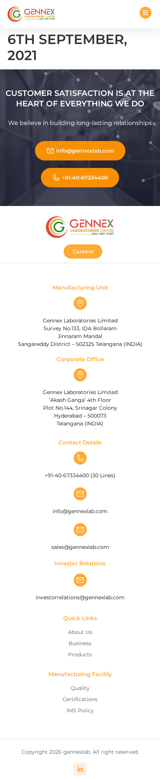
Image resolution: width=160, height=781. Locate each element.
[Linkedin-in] (80, 769)
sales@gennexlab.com (80, 547)
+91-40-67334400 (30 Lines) (80, 475)
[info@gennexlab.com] (80, 493)
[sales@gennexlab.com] (80, 529)
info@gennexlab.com (80, 511)
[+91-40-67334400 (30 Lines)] (80, 458)
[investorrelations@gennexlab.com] (80, 580)
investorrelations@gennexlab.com (80, 597)
